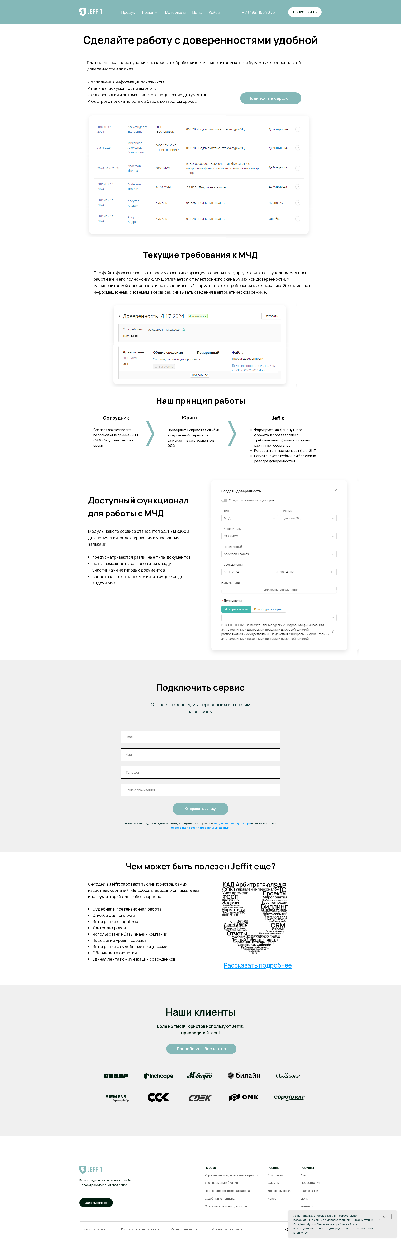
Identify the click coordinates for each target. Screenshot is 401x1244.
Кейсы (214, 12)
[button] (96, 1202)
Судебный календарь (220, 1198)
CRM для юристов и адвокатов (226, 1206)
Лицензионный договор (185, 1229)
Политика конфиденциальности (140, 1229)
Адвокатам (275, 1175)
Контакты (307, 1206)
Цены (197, 12)
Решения (150, 12)
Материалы (175, 12)
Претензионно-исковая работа (227, 1191)
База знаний (309, 1191)
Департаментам (279, 1191)
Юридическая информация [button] (227, 1229)
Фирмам (273, 1183)
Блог (304, 1175)
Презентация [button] (310, 1183)
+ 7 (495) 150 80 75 (258, 12)
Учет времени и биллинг (222, 1183)
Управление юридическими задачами (231, 1175)
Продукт (129, 12)
